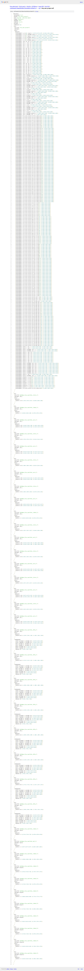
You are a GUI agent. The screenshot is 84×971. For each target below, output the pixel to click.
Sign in (81, 2)
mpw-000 (41, 6)
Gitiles (8, 969)
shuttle (29, 6)
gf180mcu (34, 6)
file (37, 11)
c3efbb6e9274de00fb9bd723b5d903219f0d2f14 (23, 8)
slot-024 (47, 6)
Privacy (11, 969)
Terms (15, 969)
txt (78, 968)
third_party (22, 6)
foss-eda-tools (14, 6)
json (82, 968)
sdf (39, 8)
